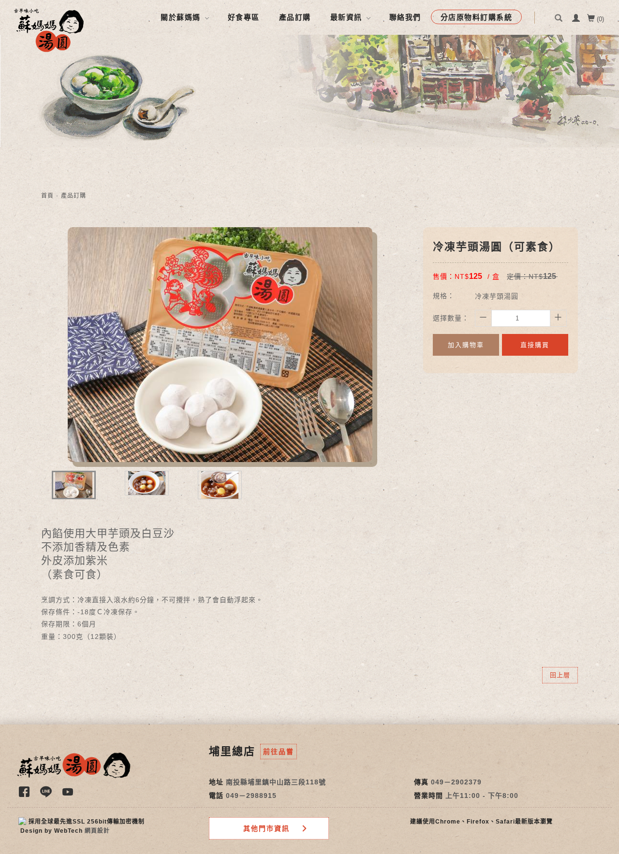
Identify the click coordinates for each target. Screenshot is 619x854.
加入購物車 (466, 344)
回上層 (560, 675)
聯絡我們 (405, 17)
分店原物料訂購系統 (477, 17)
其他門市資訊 (266, 828)
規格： (444, 296)
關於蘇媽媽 (181, 17)
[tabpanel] (309, 91)
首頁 (47, 195)
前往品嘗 (278, 751)
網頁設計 (97, 830)
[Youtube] (69, 795)
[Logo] (49, 30)
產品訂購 (295, 17)
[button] (559, 25)
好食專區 (244, 17)
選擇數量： (451, 318)
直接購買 (534, 344)
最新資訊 (346, 17)
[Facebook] (25, 795)
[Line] (47, 795)
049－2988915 (251, 795)
